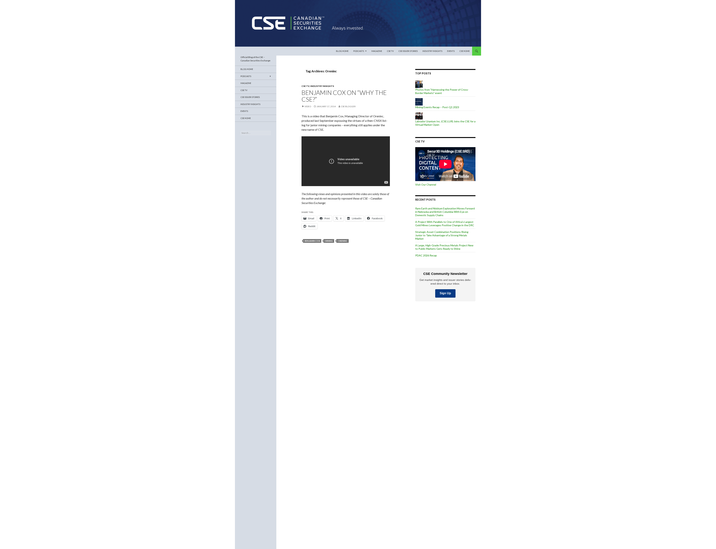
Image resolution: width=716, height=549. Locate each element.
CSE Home (464, 51)
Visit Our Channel (425, 184)
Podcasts (358, 51)
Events (451, 51)
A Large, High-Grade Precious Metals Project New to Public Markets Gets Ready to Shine (444, 247)
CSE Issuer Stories (408, 51)
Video (307, 106)
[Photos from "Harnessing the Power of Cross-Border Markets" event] (419, 84)
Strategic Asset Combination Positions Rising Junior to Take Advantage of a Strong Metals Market (441, 235)
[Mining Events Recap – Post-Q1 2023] (419, 101)
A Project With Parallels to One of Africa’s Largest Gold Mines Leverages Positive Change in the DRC (444, 223)
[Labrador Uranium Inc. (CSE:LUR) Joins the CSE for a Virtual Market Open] (419, 115)
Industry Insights (432, 51)
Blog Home (342, 51)
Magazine (376, 51)
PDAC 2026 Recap (426, 255)
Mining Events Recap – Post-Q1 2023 (437, 107)
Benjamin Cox (312, 241)
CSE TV (390, 51)
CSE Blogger (348, 106)
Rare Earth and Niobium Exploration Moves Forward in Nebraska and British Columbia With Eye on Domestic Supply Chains (445, 212)
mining (329, 241)
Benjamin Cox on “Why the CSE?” (344, 96)
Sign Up (445, 293)
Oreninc (342, 241)
